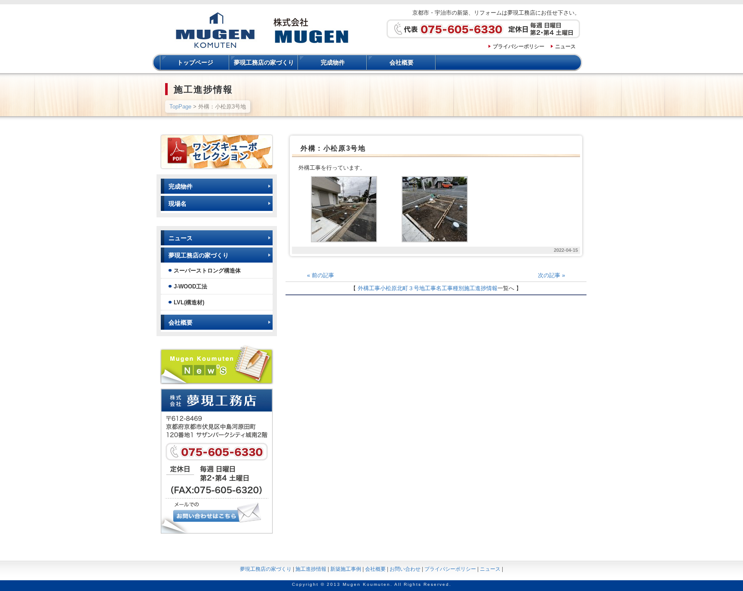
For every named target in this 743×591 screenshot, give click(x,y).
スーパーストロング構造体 (207, 270)
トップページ (195, 62)
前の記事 (320, 275)
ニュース (565, 46)
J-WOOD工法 (190, 286)
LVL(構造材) (189, 302)
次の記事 (551, 275)
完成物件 (333, 62)
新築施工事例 (345, 569)
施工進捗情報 (480, 288)
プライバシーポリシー (518, 46)
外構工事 (369, 288)
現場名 (178, 203)
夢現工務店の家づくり (264, 62)
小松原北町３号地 (402, 288)
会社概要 (402, 62)
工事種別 (453, 288)
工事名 (433, 288)
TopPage (180, 106)
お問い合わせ (405, 569)
